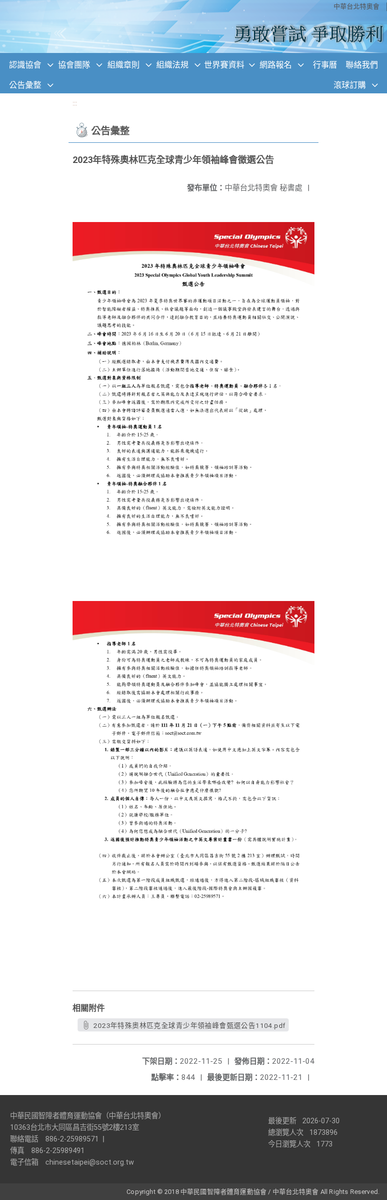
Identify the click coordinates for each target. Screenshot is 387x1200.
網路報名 (276, 65)
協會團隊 (74, 65)
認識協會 (25, 65)
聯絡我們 (362, 65)
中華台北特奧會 (356, 6)
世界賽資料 (224, 65)
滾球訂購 (350, 85)
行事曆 (325, 65)
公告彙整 (25, 85)
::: (75, 103)
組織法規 (172, 65)
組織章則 (123, 65)
